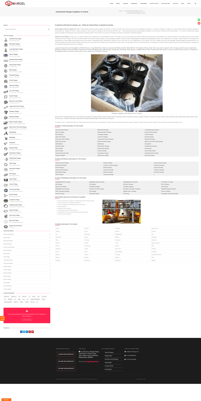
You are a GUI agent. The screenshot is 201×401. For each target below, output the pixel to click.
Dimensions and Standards (111, 359)
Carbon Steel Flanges (61, 169)
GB (37, 302)
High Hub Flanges (60, 136)
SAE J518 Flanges (94, 193)
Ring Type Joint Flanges (62, 139)
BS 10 (38, 296)
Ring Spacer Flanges (103, 146)
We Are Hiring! (3, 318)
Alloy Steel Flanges (60, 165)
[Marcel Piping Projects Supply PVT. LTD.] (15, 3)
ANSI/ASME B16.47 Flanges (62, 182)
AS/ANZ (43, 299)
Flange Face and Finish (62, 153)
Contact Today (27, 319)
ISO (15, 299)
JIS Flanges (92, 184)
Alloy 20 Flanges (108, 172)
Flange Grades (108, 355)
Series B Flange (59, 193)
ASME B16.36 (13, 296)
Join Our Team (165, 3)
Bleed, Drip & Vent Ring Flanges (154, 141)
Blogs (92, 379)
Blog (182, 3)
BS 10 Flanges (165, 184)
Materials (134, 3)
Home (111, 3)
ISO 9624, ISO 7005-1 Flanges (131, 189)
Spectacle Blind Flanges (104, 132)
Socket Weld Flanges (151, 132)
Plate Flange (59, 148)
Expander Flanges (150, 139)
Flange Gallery (108, 362)
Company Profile (109, 366)
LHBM (144, 379)
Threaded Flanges (103, 134)
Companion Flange (103, 153)
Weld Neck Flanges (103, 129)
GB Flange (126, 193)
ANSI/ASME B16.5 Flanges (130, 182)
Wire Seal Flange (149, 155)
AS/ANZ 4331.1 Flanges (129, 191)
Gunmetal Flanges (7, 285)
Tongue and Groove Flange (105, 139)
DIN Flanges (58, 184)
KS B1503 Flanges (128, 186)
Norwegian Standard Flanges (169, 193)
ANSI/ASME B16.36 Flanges (96, 182)
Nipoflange (101, 143)
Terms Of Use (83, 379)
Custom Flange (102, 150)
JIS (29, 296)
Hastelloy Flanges (159, 165)
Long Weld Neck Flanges (152, 129)
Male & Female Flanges (104, 141)
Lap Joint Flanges (103, 136)
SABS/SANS (10, 299)
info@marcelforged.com (132, 351)
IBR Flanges (148, 148)
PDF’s (188, 3)
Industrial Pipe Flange (61, 129)
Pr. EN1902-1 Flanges (167, 182)
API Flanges (92, 191)
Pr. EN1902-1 (44, 296)
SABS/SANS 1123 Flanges (62, 189)
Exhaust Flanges (60, 155)
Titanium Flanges (159, 169)
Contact (175, 3)
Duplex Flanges (107, 162)
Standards (143, 3)
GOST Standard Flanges (62, 191)
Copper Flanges (158, 167)
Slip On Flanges (59, 132)
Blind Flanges (59, 134)
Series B (27, 302)
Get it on (89, 362)
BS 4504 (33, 296)
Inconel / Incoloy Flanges (110, 165)
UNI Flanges (164, 186)
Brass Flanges (59, 174)
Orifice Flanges (149, 134)
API (27, 299)
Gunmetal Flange (108, 174)
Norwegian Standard (35, 299)
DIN (19, 296)
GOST (24, 299)
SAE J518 (32, 302)
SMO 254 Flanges (159, 172)
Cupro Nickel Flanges (8, 260)
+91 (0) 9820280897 (131, 355)
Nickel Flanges (107, 167)
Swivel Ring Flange (150, 150)
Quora (95, 379)
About (118, 3)
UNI (5, 299)
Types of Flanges (109, 352)
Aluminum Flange (108, 169)
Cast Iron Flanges (7, 289)
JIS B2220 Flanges (94, 186)
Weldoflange (59, 143)
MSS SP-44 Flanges (61, 186)
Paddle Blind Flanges (151, 146)
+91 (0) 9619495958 (131, 359)
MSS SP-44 (16, 302)
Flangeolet (148, 143)
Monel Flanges (59, 167)
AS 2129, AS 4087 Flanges (96, 189)
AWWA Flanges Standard (168, 189)
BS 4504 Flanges (128, 184)
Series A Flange (165, 191)
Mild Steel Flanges (60, 172)
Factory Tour (154, 3)
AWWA (19, 299)
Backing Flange (59, 146)
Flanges (125, 3)
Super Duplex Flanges (160, 162)
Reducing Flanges (60, 141)
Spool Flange (59, 150)
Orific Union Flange (103, 155)
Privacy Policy (77, 379)
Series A (21, 302)
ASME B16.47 (6, 296)
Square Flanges (149, 136)
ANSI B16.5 (24, 296)
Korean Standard (8, 302)
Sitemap (88, 379)
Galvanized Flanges (103, 148)
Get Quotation (108, 369)
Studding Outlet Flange (151, 153)
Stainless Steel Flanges (62, 162)
